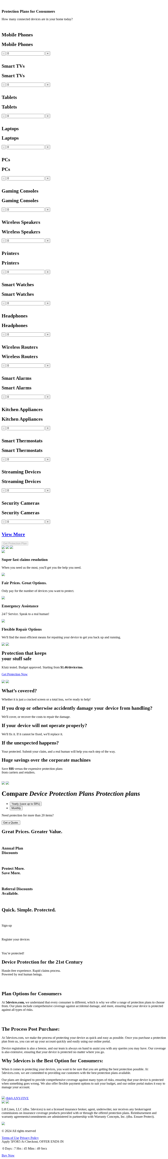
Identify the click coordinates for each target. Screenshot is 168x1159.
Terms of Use (10, 1138)
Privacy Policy (29, 1138)
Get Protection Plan (15, 543)
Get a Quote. (11, 822)
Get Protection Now (15, 674)
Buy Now (8, 1155)
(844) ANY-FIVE (17, 1098)
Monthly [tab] (16, 808)
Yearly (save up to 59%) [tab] (25, 803)
